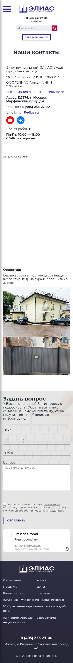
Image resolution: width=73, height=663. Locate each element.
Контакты (43, 593)
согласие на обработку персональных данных (31, 506)
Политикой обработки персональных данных (33, 510)
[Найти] (54, 28)
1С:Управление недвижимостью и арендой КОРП (34, 609)
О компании (12, 580)
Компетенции (13, 593)
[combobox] (7, 441)
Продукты (10, 586)
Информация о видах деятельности (35, 92)
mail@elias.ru (36, 21)
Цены (41, 586)
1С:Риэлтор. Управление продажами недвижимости (29, 620)
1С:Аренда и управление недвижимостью (33, 600)
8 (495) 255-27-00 (36, 18)
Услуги (42, 580)
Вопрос (9, 462)
